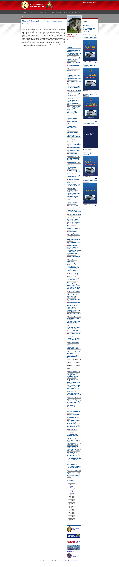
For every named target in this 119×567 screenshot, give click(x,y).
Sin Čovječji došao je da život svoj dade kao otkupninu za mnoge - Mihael (74, 280)
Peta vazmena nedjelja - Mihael (73, 63)
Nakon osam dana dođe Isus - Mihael (73, 352)
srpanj (71, 486)
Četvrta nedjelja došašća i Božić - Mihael (74, 250)
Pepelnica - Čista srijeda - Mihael (74, 97)
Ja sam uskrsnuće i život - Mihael (74, 79)
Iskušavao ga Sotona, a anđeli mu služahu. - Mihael (74, 394)
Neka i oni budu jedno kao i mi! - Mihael (73, 339)
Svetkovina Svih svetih (73, 140)
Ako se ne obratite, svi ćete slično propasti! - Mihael (73, 202)
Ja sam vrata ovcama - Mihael (73, 66)
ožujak (71, 491)
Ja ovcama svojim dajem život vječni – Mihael (74, 185)
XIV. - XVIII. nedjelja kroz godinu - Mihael (74, 471)
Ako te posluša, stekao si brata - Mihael (74, 450)
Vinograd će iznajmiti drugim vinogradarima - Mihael (73, 435)
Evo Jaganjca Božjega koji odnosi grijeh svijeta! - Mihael (73, 108)
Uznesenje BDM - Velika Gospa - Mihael (73, 311)
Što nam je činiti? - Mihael (72, 254)
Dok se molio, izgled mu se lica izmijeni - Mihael (74, 207)
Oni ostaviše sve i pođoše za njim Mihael (73, 228)
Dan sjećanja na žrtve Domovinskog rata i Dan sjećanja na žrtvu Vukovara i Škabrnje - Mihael (74, 268)
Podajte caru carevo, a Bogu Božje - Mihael (74, 426)
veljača (71, 493)
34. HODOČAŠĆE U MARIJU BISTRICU (89, 28)
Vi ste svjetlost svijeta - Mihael (73, 100)
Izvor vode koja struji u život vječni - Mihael (73, 87)
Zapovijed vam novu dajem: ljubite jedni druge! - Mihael (74, 181)
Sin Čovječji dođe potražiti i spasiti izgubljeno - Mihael (74, 136)
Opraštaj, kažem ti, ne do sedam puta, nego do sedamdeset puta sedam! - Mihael (74, 445)
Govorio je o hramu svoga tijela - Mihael (73, 132)
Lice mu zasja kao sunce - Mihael (74, 91)
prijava (84, 2)
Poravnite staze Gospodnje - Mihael (73, 407)
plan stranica (89, 2)
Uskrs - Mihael (73, 72)
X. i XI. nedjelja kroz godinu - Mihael (74, 331)
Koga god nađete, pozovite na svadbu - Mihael (74, 431)
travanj (71, 490)
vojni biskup (32, 12)
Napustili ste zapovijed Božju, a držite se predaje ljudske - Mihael (74, 304)
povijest (71, 12)
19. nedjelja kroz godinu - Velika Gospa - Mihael (74, 467)
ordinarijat (40, 12)
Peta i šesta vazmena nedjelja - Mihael (73, 344)
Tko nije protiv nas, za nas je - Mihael (73, 292)
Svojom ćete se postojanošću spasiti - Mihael (72, 127)
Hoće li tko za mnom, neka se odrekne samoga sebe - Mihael (73, 454)
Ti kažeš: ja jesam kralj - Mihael (74, 263)
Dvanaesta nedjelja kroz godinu (73, 50)
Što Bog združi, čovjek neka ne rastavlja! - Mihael (73, 288)
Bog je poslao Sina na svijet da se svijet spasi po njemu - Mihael (73, 387)
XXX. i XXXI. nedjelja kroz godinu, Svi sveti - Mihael (73, 275)
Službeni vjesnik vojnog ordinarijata (90, 65)
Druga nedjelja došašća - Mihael (74, 257)
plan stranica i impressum (74, 560)
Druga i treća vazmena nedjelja (73, 69)
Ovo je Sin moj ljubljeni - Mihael (74, 390)
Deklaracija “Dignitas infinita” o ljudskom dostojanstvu (73, 356)
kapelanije (47, 12)
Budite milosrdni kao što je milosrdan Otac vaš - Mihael (74, 219)
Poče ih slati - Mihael (74, 314)
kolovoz (71, 484)
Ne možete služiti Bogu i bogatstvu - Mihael (74, 164)
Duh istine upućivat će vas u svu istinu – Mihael (73, 335)
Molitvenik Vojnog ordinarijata (88, 124)
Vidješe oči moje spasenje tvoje (73, 232)
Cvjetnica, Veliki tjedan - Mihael (74, 75)
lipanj (71, 487)
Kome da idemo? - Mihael (72, 307)
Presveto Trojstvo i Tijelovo (72, 167)
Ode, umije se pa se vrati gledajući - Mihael (74, 83)
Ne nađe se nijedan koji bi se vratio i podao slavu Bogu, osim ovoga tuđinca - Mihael (74, 149)
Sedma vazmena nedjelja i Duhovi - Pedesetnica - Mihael (74, 55)
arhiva (96, 35)
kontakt (94, 2)
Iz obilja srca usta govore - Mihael (74, 215)
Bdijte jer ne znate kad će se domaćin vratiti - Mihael (74, 411)
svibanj (71, 488)
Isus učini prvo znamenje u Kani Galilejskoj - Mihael (74, 239)
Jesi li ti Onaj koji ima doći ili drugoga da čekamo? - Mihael (73, 113)
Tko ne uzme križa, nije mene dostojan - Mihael (74, 475)
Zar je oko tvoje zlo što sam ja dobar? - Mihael (73, 440)
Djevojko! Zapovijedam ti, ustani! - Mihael (73, 322)
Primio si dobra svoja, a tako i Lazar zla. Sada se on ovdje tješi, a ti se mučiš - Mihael (74, 159)
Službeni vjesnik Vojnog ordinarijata (90, 38)
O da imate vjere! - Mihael (72, 154)
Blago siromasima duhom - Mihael (74, 104)
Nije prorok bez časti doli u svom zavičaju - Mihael (74, 318)
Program (88, 31)
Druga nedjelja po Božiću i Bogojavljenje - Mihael (73, 247)
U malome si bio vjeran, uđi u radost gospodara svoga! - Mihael (74, 422)
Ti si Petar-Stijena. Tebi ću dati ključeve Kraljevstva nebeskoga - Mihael (74, 459)
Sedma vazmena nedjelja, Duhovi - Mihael (73, 172)
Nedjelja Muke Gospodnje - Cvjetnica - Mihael (73, 190)
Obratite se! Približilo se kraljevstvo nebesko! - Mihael (74, 118)
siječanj (71, 494)
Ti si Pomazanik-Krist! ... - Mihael (74, 300)
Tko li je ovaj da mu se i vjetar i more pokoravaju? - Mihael (74, 327)
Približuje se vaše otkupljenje (73, 260)
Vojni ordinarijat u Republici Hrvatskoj (37, 5)
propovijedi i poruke (56, 12)
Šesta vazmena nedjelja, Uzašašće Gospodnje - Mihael (74, 59)
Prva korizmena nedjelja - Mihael (74, 94)
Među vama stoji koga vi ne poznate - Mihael (74, 402)
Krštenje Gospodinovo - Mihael (73, 243)
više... (96, 62)
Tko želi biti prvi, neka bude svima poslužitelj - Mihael (73, 296)
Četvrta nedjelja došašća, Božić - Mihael (74, 398)
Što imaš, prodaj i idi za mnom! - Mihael (74, 284)
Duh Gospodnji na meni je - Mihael (73, 235)
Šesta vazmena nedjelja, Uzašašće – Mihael (74, 176)
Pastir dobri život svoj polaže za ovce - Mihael (74, 349)
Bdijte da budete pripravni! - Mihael (73, 123)
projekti (65, 12)
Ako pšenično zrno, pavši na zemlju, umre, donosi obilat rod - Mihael (73, 381)
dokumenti (77, 12)
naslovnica (25, 12)
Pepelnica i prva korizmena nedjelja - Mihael (74, 211)
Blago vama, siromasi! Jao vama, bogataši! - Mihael (73, 224)
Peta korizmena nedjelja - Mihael (74, 193)
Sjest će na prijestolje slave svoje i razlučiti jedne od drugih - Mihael (74, 416)
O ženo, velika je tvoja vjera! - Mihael (73, 463)
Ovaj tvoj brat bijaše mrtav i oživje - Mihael (73, 198)
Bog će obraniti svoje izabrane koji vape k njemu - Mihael (74, 144)
